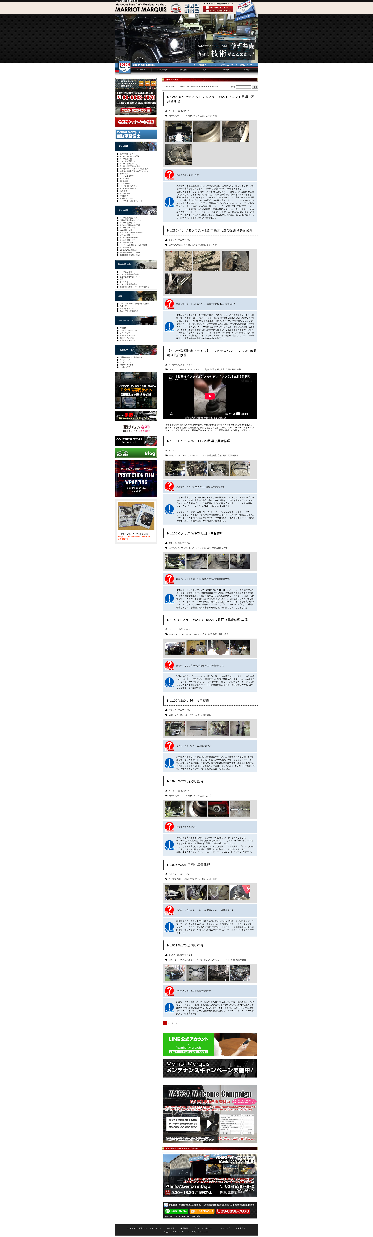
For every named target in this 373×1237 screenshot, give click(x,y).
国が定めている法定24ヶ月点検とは (134, 169)
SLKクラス (174, 955)
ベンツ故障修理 (162, 70)
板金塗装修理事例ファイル (130, 277)
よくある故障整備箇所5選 (130, 225)
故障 (214, 455)
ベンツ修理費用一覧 (127, 223)
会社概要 (247, 70)
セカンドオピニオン (127, 309)
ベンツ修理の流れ (127, 243)
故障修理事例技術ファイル (130, 220)
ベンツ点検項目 (126, 159)
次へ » (174, 1023)
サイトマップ (125, 333)
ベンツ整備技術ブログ (128, 218)
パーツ (183, 369)
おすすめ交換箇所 (127, 176)
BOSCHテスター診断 (128, 188)
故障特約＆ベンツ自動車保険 (131, 357)
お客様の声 (124, 196)
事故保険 (225, 70)
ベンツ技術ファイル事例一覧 (187, 86)
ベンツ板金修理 (126, 272)
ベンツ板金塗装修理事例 (129, 274)
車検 (215, 115)
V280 (171, 715)
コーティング (125, 360)
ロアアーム (224, 960)
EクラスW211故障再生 (129, 250)
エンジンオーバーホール (129, 238)
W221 (180, 115)
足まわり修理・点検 (127, 240)
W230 (181, 634)
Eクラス (173, 240)
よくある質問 (125, 193)
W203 (180, 548)
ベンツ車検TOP (168, 86)
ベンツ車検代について (128, 164)
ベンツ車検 (141, 70)
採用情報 (184, 1228)
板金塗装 (183, 70)
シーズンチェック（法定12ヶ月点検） (135, 304)
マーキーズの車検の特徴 (129, 156)
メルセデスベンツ (192, 115)
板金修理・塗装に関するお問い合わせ (134, 287)
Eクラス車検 (125, 181)
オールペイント (126, 282)
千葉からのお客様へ (127, 335)
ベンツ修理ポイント (127, 228)
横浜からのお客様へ (127, 338)
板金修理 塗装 (124, 264)
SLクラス (173, 629)
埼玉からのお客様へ (127, 340)
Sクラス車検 (125, 179)
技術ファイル (184, 110)
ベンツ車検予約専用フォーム (131, 201)
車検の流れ (124, 174)
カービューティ (126, 362)
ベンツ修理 (123, 210)
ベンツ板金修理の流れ (128, 284)
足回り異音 (206, 115)
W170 (182, 960)
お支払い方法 (125, 367)
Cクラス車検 (125, 184)
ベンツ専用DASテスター (129, 186)
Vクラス (173, 710)
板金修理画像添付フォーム (130, 252)
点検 (204, 70)
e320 (171, 455)
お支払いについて (127, 198)
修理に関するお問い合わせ (130, 255)
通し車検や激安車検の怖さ (130, 166)
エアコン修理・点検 (127, 235)
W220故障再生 (125, 248)
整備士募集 (240, 1228)
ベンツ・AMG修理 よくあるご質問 (133, 245)
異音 (222, 369)
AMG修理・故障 (126, 230)
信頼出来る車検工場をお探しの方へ (134, 171)
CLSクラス (174, 364)
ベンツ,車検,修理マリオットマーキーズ (144, 1228)
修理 (203, 245)
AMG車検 (123, 191)
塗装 (121, 279)
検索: (233, 87)
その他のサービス (126, 350)
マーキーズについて (127, 320)
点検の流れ (124, 306)
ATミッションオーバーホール (131, 233)
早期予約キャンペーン (128, 154)
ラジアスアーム (211, 960)
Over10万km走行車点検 (129, 311)
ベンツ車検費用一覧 (127, 161)
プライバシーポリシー (128, 330)
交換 (207, 369)
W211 (180, 245)
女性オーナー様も (127, 365)
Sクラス (173, 110)
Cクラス (173, 543)
